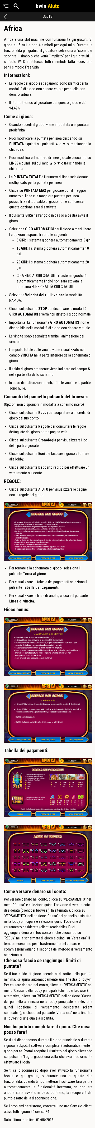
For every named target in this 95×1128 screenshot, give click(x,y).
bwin (48, 6)
